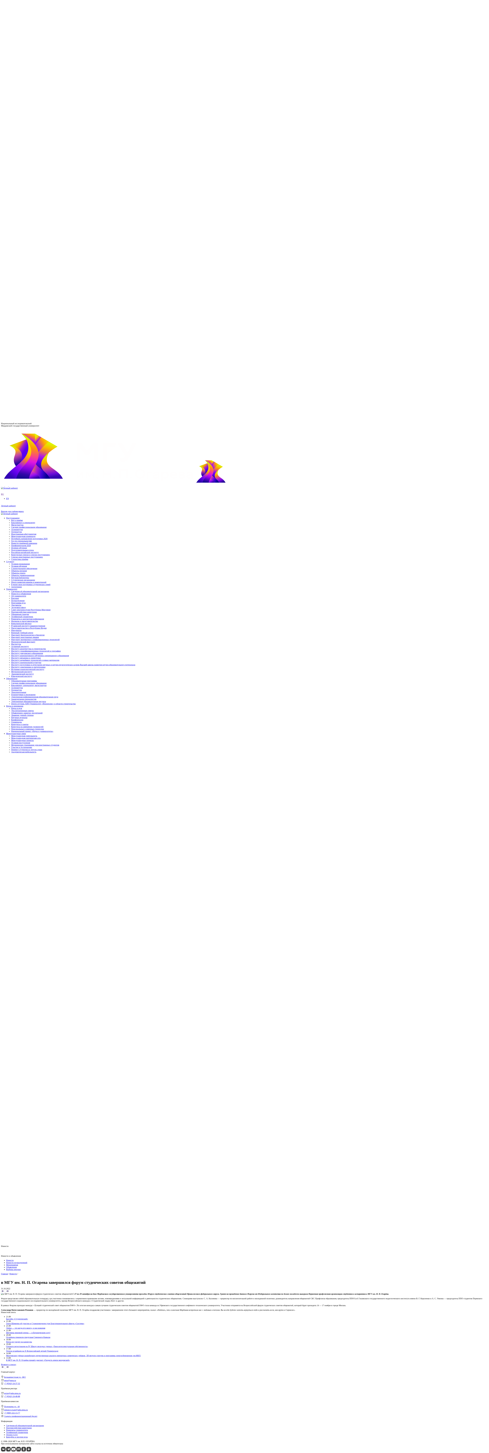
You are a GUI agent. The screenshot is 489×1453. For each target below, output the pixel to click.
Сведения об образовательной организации (30, 90)
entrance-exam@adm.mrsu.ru (13, 402)
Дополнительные (18, 241)
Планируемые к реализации (23, 243)
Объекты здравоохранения (22, 317)
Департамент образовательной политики (29, 208)
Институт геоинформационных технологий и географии (36, 153)
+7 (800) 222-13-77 (9, 407)
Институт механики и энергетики (26, 159)
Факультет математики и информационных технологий (35, 190)
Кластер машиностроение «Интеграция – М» (30, 134)
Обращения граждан (20, 111)
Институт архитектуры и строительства (28, 150)
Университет (11, 88)
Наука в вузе (16, 257)
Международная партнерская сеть (26, 287)
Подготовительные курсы (22, 363)
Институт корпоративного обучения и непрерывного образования (40, 157)
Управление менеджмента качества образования (32, 211)
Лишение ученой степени (22, 264)
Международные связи (16, 283)
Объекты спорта (18, 315)
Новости (15, 122)
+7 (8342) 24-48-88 (12, 1396)
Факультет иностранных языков (25, 187)
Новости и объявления (21, 92)
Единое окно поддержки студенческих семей (30, 326)
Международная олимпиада (23, 350)
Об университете (18, 95)
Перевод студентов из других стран (26, 299)
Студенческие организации (23, 322)
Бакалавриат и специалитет (23, 336)
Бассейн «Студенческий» (17, 1319)
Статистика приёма (19, 372)
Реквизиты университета (17, 1430)
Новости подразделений (16, 1263)
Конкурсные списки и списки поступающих (30, 368)
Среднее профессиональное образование (29, 232)
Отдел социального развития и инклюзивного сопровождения (38, 215)
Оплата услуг (12, 1435)
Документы (16, 101)
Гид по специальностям (21, 354)
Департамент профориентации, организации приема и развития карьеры (43, 206)
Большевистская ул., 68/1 (12, 380)
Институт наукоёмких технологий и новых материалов (35, 162)
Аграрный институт (20, 148)
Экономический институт (22, 176)
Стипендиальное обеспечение (24, 310)
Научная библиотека (20, 319)
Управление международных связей (27, 213)
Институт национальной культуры (26, 164)
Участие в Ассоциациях (21, 296)
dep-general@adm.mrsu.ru (11, 385)
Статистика (16, 139)
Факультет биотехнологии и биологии (28, 185)
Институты (11, 146)
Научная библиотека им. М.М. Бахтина (28, 224)
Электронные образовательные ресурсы (28, 250)
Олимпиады (16, 271)
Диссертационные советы (22, 259)
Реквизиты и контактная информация (27, 115)
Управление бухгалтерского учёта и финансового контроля (37, 218)
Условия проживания (20, 306)
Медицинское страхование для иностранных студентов (35, 294)
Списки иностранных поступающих (27, 370)
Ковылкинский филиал (21, 197)
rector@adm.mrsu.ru (12, 1393)
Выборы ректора (13, 1269)
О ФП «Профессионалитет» (23, 132)
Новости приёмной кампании (24, 356)
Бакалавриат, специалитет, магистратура (28, 234)
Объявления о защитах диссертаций (27, 262)
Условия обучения (19, 308)
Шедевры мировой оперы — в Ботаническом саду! (28, 1333)
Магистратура (17, 338)
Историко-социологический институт (27, 171)
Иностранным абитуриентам (23, 347)
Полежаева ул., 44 (9, 398)
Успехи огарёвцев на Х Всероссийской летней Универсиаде (32, 1351)
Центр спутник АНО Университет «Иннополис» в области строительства (43, 252)
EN (2, 83)
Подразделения (12, 204)
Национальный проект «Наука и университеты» (32, 280)
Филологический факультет (23, 192)
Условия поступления (20, 292)
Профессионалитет (14, 129)
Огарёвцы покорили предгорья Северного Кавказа (28, 1337)
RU (2, 81)
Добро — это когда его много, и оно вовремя (25, 1328)
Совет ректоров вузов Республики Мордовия (30, 106)
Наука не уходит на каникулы (19, 1342)
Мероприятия (12, 1265)
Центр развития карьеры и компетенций (28, 324)
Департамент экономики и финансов (27, 222)
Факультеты (11, 180)
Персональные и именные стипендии (27, 278)
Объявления (11, 1267)
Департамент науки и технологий (25, 220)
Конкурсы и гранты (19, 273)
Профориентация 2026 (21, 359)
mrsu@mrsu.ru (10, 1380)
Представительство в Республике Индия (28, 201)
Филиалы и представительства (19, 194)
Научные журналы (19, 266)
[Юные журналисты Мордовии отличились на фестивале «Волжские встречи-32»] (7, 1292)
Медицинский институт (21, 173)
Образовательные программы (24, 229)
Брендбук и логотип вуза (17, 1437)
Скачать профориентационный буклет (20, 1416)
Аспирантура (17, 236)
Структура (15, 97)
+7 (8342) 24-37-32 (9, 390)
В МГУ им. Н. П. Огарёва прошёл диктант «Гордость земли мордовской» (38, 1360)
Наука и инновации (14, 255)
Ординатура (16, 238)
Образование (11, 227)
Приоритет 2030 (13, 118)
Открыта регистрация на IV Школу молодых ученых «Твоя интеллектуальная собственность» (47, 1346)
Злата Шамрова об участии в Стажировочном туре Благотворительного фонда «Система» (45, 1323)
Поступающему (13, 331)
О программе (17, 120)
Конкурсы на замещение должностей (27, 275)
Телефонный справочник (22, 113)
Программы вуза (18, 99)
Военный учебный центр (22, 183)
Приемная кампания (20, 136)
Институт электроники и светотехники (28, 169)
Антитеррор (16, 329)
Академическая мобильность (23, 301)
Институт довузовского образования (27, 155)
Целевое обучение (19, 361)
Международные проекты (22, 289)
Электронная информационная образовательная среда (34, 245)
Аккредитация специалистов (23, 248)
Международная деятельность (24, 285)
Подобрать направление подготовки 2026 (29, 352)
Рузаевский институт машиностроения (28, 199)
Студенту (10, 303)
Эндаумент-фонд (18, 104)
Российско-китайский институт (25, 366)
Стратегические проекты (22, 125)
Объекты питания (19, 313)
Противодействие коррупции (24, 108)
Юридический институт (21, 178)
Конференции (17, 269)
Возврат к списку (8, 1364)
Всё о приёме (17, 333)
